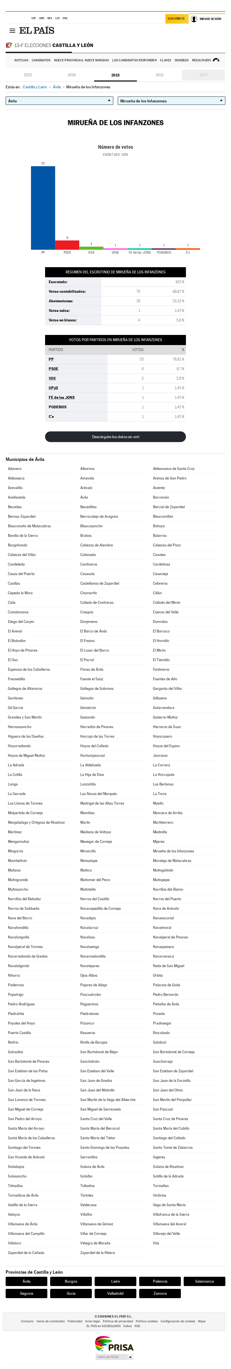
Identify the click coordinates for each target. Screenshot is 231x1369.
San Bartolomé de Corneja (174, 1052)
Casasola (87, 574)
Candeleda (16, 564)
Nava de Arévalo (166, 908)
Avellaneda (16, 497)
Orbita (158, 975)
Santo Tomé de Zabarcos (173, 1147)
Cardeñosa (161, 564)
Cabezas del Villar (22, 555)
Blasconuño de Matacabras (29, 526)
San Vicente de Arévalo (26, 1157)
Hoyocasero (162, 736)
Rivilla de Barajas (93, 1042)
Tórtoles (86, 1195)
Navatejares (89, 966)
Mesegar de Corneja (96, 841)
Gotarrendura (163, 708)
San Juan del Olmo (168, 1090)
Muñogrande (18, 880)
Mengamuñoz (18, 841)
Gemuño (87, 698)
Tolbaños (87, 1186)
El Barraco (161, 631)
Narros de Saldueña (23, 908)
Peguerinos (89, 1004)
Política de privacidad (118, 1321)
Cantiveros (88, 564)
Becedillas (88, 507)
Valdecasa (88, 1205)
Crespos (86, 612)
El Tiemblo (161, 660)
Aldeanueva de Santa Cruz (174, 469)
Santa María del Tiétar (97, 1138)
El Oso (13, 660)
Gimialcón (88, 708)
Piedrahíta (16, 1014)
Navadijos (88, 918)
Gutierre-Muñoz (165, 717)
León (115, 1281)
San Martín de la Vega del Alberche (108, 1100)
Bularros (159, 535)
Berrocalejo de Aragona (99, 516)
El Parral (87, 660)
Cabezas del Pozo (167, 545)
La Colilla (15, 775)
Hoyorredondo (19, 746)
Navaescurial (163, 918)
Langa (13, 784)
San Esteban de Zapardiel (173, 1071)
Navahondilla (18, 928)
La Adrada (16, 765)
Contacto (27, 1321)
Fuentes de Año (165, 679)
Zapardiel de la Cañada (26, 1253)
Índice (127, 1326)
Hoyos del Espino (166, 746)
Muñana (14, 870)
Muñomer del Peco (95, 880)
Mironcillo (88, 851)
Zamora (160, 1293)
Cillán (157, 593)
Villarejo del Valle (166, 1233)
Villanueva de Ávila (22, 1224)
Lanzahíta (88, 784)
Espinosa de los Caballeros (29, 669)
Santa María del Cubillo (171, 1128)
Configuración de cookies (178, 1321)
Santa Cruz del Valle (96, 1119)
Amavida (87, 478)
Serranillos (88, 1157)
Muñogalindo (163, 870)
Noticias (21, 60)
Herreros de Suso (167, 727)
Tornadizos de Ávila (23, 1195)
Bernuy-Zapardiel (21, 516)
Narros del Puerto (167, 899)
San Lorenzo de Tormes (27, 1100)
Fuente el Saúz (91, 679)
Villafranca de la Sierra (171, 1214)
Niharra (14, 975)
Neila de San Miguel (168, 966)
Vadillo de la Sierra (22, 1205)
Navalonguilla (18, 937)
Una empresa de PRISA (114, 1343)
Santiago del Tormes (24, 1147)
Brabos (86, 535)
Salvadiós (15, 1052)
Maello (158, 803)
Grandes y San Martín (25, 717)
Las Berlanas (163, 784)
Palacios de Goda (166, 985)
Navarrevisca (163, 956)
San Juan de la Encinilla (171, 1080)
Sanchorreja (163, 1061)
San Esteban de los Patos (28, 1071)
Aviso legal (92, 1321)
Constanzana (18, 612)
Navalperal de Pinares (170, 937)
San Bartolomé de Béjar (99, 1052)
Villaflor (86, 1214)
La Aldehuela (90, 765)
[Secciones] (12, 30)
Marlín (85, 822)
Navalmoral (162, 928)
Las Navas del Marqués (98, 794)
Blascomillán (163, 516)
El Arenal (15, 631)
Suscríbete (176, 19)
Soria (71, 1293)
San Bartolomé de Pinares (28, 1061)
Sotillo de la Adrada (168, 1176)
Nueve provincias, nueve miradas (81, 60)
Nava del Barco (20, 918)
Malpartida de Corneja (25, 813)
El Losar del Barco (94, 650)
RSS (137, 1326)
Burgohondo (17, 545)
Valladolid (115, 1293)
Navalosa (87, 937)
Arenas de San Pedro (169, 478)
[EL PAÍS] (37, 30)
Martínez (15, 832)
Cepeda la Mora (20, 593)
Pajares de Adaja (93, 985)
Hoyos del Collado (94, 746)
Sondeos (182, 60)
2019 (72, 75)
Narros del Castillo (94, 899)
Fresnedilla (16, 679)
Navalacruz (89, 928)
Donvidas (160, 622)
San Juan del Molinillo (97, 1090)
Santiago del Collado (169, 1138)
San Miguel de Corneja (25, 1109)
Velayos (14, 1214)
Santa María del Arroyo (26, 1128)
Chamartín (88, 593)
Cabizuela (88, 555)
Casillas (14, 583)
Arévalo (86, 488)
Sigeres (159, 1157)
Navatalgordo (18, 966)
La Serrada (17, 794)
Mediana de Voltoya (95, 832)
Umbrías (159, 1195)
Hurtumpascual (92, 755)
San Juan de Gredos (96, 1080)
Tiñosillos (15, 1186)
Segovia (26, 1293)
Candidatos (41, 60)
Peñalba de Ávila (166, 1004)
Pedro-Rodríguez (21, 1004)
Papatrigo (15, 994)
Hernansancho (19, 727)
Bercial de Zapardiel (169, 507)
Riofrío (13, 1042)
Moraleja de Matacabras (172, 861)
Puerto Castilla (19, 1033)
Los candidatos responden (134, 60)
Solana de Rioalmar (168, 1167)
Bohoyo (159, 526)
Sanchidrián (89, 1061)
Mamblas (87, 813)
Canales (159, 555)
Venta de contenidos (50, 1321)
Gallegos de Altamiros (25, 688)
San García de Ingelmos (26, 1080)
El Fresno (87, 641)
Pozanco (87, 1023)
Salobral (159, 1042)
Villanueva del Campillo (26, 1233)
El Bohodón (17, 641)
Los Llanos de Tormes (25, 803)
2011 (159, 75)
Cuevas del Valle (166, 612)
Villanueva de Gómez (96, 1224)
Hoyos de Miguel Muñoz (26, 755)
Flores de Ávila (91, 669)
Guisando (87, 717)
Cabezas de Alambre (96, 545)
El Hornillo (161, 641)
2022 (28, 75)
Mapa (202, 1321)
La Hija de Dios (92, 775)
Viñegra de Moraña (95, 1243)
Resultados (201, 60)
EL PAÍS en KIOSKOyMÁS (103, 1326)
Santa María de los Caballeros (31, 1138)
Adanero (14, 469)
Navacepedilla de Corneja (100, 908)
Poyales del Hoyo (21, 1023)
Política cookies (147, 1321)
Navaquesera (163, 947)
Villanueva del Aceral (169, 1224)
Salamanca (204, 1281)
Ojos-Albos (88, 975)
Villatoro (14, 1243)
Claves (165, 60)
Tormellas (161, 1186)
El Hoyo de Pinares (22, 650)
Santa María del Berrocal (100, 1128)
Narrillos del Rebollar (24, 899)
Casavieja (160, 574)
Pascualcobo (90, 994)
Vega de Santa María (169, 1205)
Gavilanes (15, 698)
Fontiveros (161, 669)
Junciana (160, 755)
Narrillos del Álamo (168, 889)
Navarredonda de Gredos (28, 956)
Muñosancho (18, 889)
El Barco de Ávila (93, 631)
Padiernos (16, 985)
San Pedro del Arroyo (25, 1119)
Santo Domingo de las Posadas (104, 1147)
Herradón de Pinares (96, 727)
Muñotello (88, 889)
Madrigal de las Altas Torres (102, 803)
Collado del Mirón (166, 602)
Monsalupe (88, 861)
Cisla (11, 602)
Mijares (159, 841)
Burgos (71, 1281)
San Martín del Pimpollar (172, 1100)
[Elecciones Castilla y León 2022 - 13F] (51, 45)
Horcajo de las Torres (97, 736)
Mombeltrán (17, 861)
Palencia (160, 1281)
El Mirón (159, 650)
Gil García (15, 708)
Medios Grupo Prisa (114, 1357)
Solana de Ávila (92, 1167)
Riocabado (161, 1033)
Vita (156, 1243)
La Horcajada (163, 775)
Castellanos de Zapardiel (99, 583)
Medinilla (160, 832)
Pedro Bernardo (165, 994)
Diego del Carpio (21, 622)
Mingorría (15, 851)
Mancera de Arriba (168, 813)
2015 (115, 75)
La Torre (159, 794)
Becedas (15, 507)
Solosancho (17, 1176)
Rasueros (87, 1033)
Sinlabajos (16, 1167)
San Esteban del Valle (97, 1071)
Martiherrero (163, 822)
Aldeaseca (16, 478)
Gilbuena (160, 698)
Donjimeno (88, 622)
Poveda (159, 1014)
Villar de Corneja (93, 1233)
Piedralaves (89, 1014)
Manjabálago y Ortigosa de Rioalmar (36, 822)
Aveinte (159, 488)
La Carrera (161, 765)
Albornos (87, 469)
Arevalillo (15, 488)
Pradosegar (162, 1023)
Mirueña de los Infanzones (173, 851)
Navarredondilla (93, 956)
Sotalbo (86, 1176)
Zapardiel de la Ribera (97, 1253)
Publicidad (75, 1321)
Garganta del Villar (167, 688)
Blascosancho (91, 526)
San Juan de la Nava (24, 1090)
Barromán (161, 497)
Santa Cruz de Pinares (170, 1119)
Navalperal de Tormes (25, 947)
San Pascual (163, 1109)
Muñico (86, 870)
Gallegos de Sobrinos (97, 688)
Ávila (84, 497)
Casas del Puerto (21, 574)
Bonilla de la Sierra (23, 535)
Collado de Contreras (97, 602)
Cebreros (160, 583)
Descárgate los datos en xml (115, 436)
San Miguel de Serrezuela (100, 1109)
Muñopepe (161, 880)
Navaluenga (89, 947)
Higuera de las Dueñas (26, 736)
